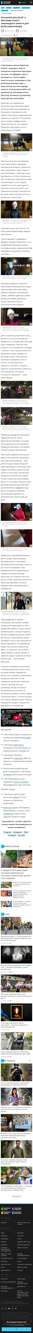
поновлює (7, 774)
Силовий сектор (7, 1258)
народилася (8, 813)
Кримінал (4, 1236)
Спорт (3, 1267)
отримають (18, 758)
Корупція (20, 1233)
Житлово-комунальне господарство (6, 1249)
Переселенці (5, 10)
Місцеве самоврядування (16, 10)
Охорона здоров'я (23, 1245)
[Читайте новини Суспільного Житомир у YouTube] (9, 1308)
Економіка (4, 1239)
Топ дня (20, 1270)
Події (2, 1233)
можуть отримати (21, 782)
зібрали (16, 797)
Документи (21, 1286)
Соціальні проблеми (7, 13)
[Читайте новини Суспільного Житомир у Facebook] (2, 1308)
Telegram (7, 832)
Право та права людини (6, 1254)
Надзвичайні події (23, 1242)
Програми (4, 1291)
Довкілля (4, 1245)
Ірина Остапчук (9, 31)
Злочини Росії (6, 1264)
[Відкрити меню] (31, 2)
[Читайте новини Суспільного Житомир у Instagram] (5, 1308)
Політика (4, 1261)
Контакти (4, 1279)
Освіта (19, 1239)
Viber (26, 832)
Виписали (7, 807)
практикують (18, 745)
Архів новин (21, 1279)
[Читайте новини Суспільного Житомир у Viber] (12, 1308)
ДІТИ (3, 7)
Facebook (12, 835)
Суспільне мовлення (8, 1282)
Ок (16, 1329)
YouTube (21, 835)
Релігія (19, 1261)
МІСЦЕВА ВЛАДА (26, 7)
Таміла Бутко (23, 31)
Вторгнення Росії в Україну (23, 1223)
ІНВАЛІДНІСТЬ (17, 7)
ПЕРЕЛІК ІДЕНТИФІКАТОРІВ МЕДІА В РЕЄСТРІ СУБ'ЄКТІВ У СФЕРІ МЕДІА (23, 1294)
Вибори (3, 1242)
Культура (20, 1236)
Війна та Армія (22, 1267)
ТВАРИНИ (9, 7)
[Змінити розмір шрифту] (30, 35)
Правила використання (22, 1282)
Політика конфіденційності (7, 1287)
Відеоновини (5, 1270)
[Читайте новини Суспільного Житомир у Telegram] (15, 1308)
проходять (27, 737)
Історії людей (22, 1258)
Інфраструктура (22, 1248)
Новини (3, 1222)
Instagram (17, 832)
